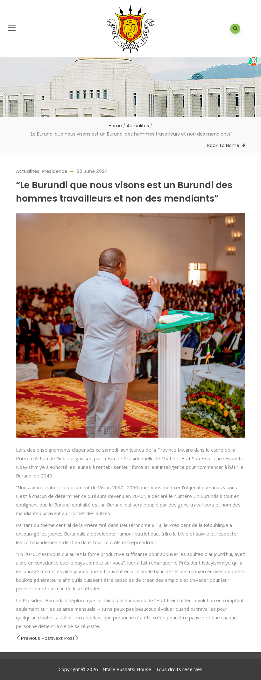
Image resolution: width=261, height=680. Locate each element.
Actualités (138, 125)
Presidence (54, 171)
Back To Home (223, 145)
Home (115, 125)
